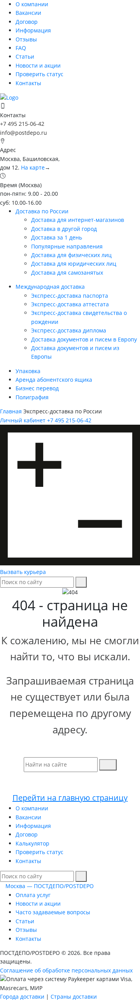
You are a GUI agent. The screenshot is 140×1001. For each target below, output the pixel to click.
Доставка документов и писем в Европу (84, 339)
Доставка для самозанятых (67, 272)
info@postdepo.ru (23, 132)
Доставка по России (42, 211)
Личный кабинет (23, 420)
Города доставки (22, 996)
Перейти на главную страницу (70, 797)
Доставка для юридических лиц (73, 263)
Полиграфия (32, 397)
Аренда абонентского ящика (54, 379)
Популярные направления (67, 246)
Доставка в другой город (64, 228)
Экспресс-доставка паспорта (69, 295)
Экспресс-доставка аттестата (70, 304)
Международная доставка (50, 286)
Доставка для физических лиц (71, 255)
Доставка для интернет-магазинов (77, 219)
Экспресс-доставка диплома (68, 330)
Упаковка (28, 371)
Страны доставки (74, 996)
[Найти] (81, 582)
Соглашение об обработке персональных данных (66, 970)
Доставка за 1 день (56, 237)
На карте (33, 167)
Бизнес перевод (37, 388)
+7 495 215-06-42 (22, 123)
